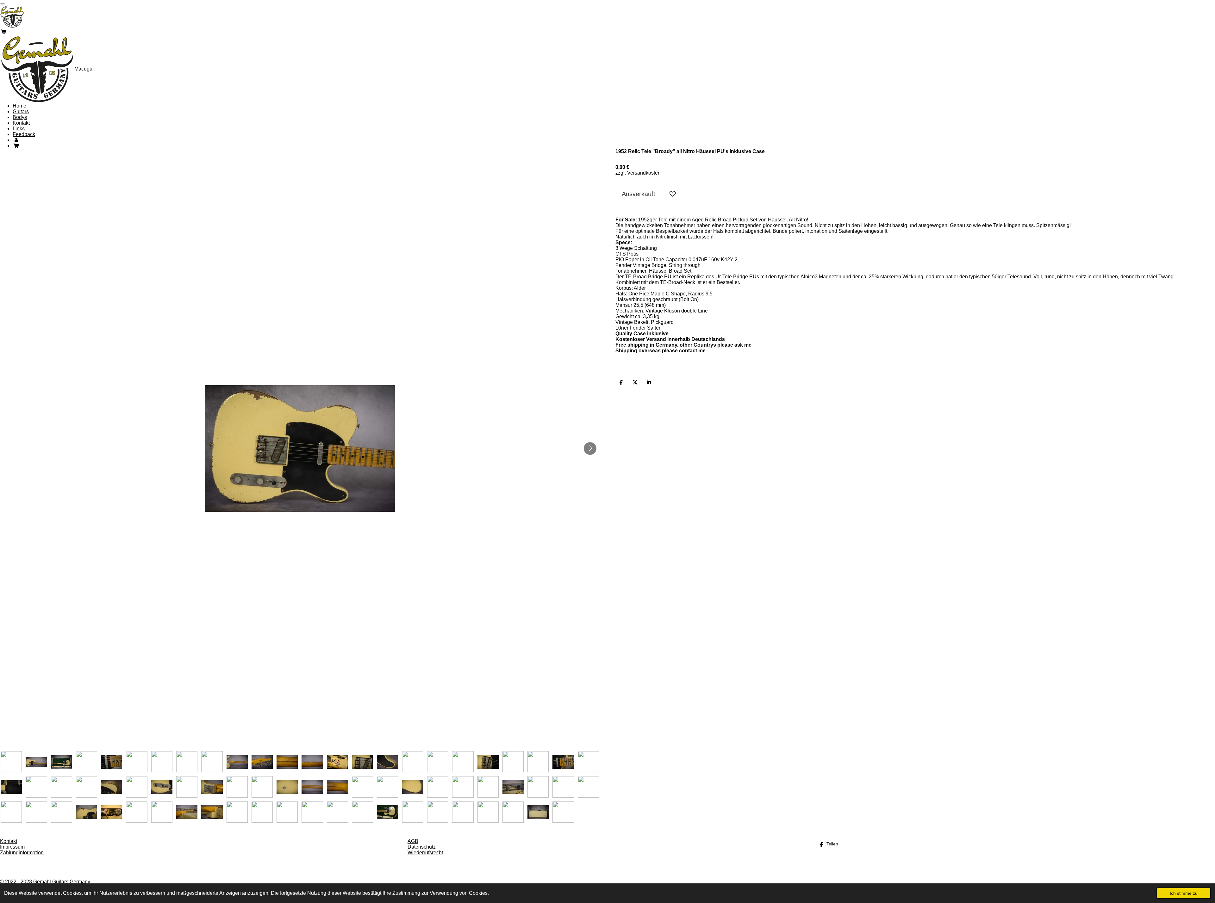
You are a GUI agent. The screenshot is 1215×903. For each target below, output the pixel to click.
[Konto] (16, 140)
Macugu (83, 68)
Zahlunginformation (22, 852)
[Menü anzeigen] (2, 4)
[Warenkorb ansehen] (3, 31)
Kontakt (8, 841)
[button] (11, 762)
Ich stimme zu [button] (1184, 893)
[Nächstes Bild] (590, 448)
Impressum (12, 847)
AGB (413, 841)
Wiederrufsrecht (425, 852)
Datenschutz (422, 847)
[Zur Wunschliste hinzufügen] (673, 194)
